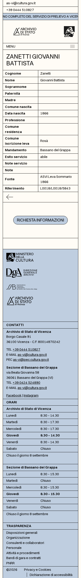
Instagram (31, 395)
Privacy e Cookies (37, 569)
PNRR (10, 563)
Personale (14, 548)
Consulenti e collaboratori (25, 543)
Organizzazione (18, 537)
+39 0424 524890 (26, 382)
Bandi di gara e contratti (23, 558)
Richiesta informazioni (40, 220)
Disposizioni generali (21, 532)
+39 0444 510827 (20, 10)
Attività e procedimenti (23, 553)
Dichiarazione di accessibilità (51, 575)
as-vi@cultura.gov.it (21, 3)
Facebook (14, 395)
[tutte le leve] (40, 197)
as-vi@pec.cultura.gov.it (31, 359)
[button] (24, 31)
